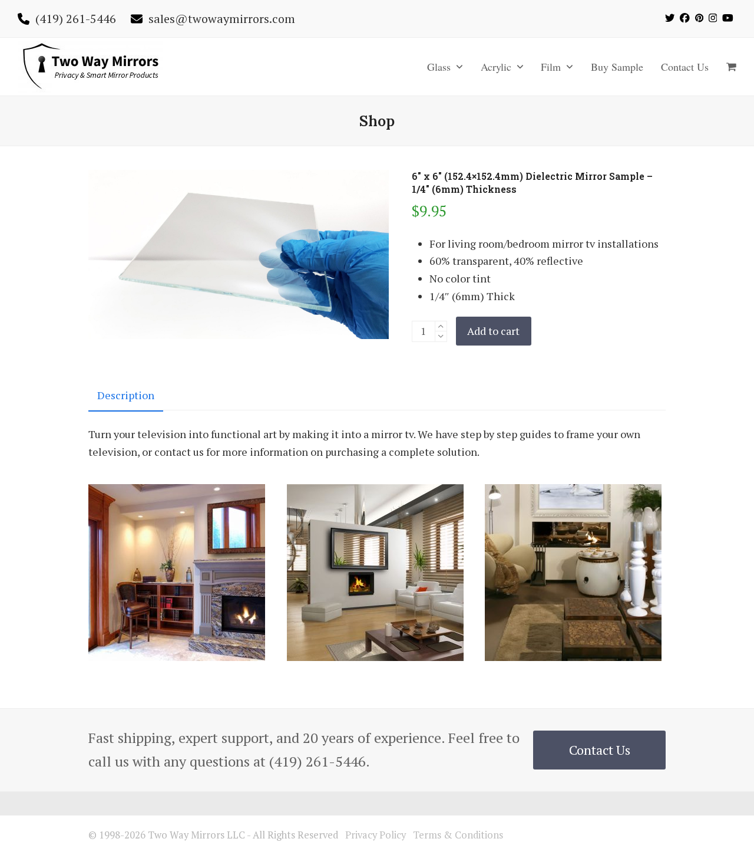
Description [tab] (125, 395)
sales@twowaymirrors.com (221, 19)
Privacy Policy (375, 834)
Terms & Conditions (458, 834)
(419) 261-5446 (75, 19)
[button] (731, 66)
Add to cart (493, 331)
